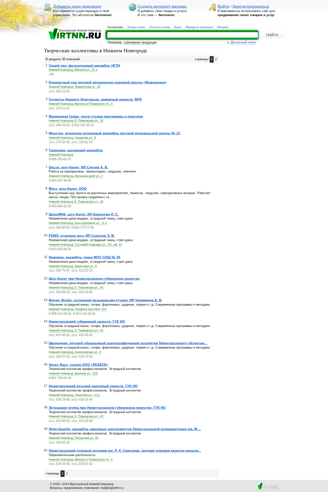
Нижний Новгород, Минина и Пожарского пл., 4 (81, 104)
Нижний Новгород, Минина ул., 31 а (73, 69)
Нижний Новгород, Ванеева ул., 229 (73, 373)
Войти (223, 6)
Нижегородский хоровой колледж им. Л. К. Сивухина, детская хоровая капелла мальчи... (125, 450)
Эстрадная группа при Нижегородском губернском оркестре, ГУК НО (107, 407)
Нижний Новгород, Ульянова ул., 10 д (74, 395)
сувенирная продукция (140, 42)
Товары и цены (136, 27)
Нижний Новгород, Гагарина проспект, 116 (77, 309)
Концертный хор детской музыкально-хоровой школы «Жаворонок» (108, 82)
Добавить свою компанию (77, 6)
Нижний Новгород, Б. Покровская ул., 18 (76, 120)
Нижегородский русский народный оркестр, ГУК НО (93, 386)
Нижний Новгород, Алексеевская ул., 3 (75, 352)
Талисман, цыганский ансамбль (76, 150)
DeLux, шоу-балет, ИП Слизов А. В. (78, 167)
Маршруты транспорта (199, 27)
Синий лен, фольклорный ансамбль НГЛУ (84, 65)
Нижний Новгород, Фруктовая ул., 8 (73, 266)
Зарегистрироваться (250, 6)
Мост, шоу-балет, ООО (68, 188)
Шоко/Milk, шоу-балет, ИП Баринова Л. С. (84, 214)
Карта (177, 27)
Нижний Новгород (61, 154)
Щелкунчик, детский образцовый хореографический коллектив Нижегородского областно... (128, 343)
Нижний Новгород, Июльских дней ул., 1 (76, 176)
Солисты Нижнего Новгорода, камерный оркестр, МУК (95, 99)
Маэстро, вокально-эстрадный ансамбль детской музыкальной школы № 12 (114, 133)
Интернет (223, 27)
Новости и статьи (159, 27)
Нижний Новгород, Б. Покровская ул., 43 (76, 287)
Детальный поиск (243, 42)
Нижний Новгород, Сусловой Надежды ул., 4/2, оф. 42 (85, 244)
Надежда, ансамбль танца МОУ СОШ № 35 (84, 257)
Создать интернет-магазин (162, 6)
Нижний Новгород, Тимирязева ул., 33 (74, 87)
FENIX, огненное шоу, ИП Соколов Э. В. (82, 235)
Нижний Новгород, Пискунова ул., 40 (73, 438)
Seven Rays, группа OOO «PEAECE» (78, 365)
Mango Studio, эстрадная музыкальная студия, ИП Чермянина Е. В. (105, 300)
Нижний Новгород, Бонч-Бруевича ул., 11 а (78, 223)
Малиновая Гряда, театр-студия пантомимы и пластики (96, 116)
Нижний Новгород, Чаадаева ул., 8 (72, 137)
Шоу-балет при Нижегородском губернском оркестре (94, 278)
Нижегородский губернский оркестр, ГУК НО (87, 321)
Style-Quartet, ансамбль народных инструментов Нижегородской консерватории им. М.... (125, 429)
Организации (115, 27)
